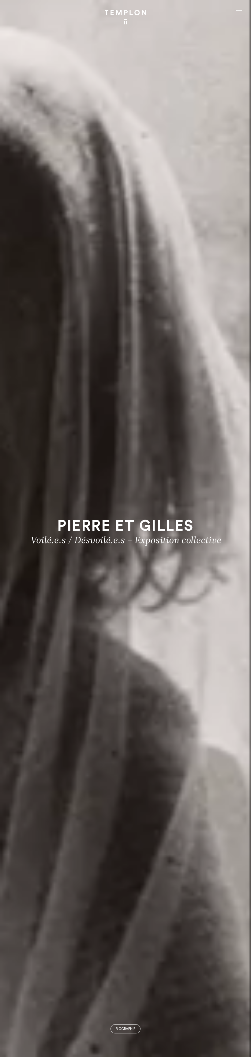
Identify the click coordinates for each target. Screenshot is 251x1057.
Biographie (125, 1029)
